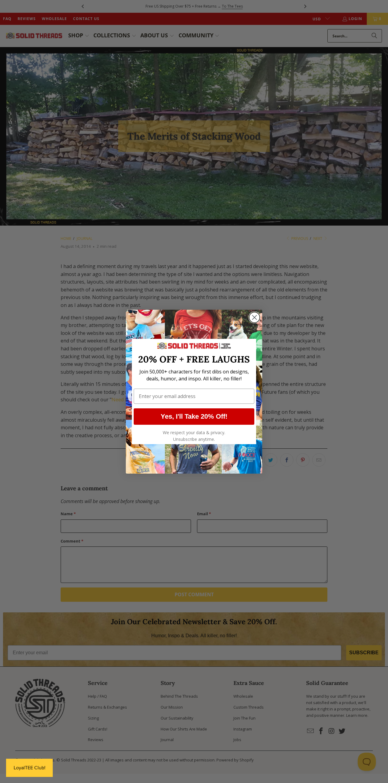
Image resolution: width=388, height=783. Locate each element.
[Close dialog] (254, 317)
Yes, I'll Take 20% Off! (194, 416)
